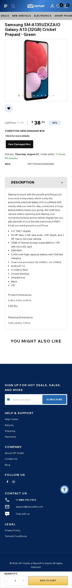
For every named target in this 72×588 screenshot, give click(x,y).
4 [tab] (30, 95)
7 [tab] (41, 95)
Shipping (10, 430)
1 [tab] (19, 95)
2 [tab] (22, 95)
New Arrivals (21, 15)
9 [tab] (49, 95)
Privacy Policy (12, 530)
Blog (7, 464)
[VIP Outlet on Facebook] (7, 481)
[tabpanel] (36, 70)
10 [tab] (53, 95)
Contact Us (11, 458)
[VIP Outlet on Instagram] (13, 481)
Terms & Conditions (16, 536)
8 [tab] (45, 95)
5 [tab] (34, 95)
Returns (9, 425)
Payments (10, 436)
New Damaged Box (19, 144)
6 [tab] (37, 95)
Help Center (11, 419)
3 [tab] (26, 95)
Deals (5, 15)
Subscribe (54, 399)
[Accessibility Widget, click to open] (64, 489)
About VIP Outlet (14, 453)
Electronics (43, 15)
